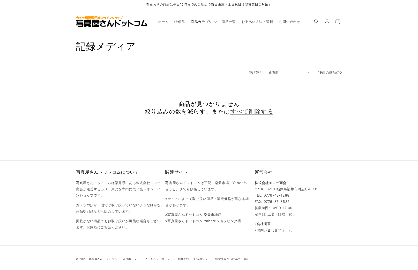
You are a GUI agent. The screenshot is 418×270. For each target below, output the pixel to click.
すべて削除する (251, 111)
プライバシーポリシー (158, 259)
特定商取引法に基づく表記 (232, 259)
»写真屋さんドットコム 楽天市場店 (193, 215)
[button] (203, 22)
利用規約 (183, 259)
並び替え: (256, 72)
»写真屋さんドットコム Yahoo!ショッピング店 (203, 221)
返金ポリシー (131, 259)
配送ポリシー (202, 259)
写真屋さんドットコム (103, 259)
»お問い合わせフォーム (273, 230)
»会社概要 (263, 224)
